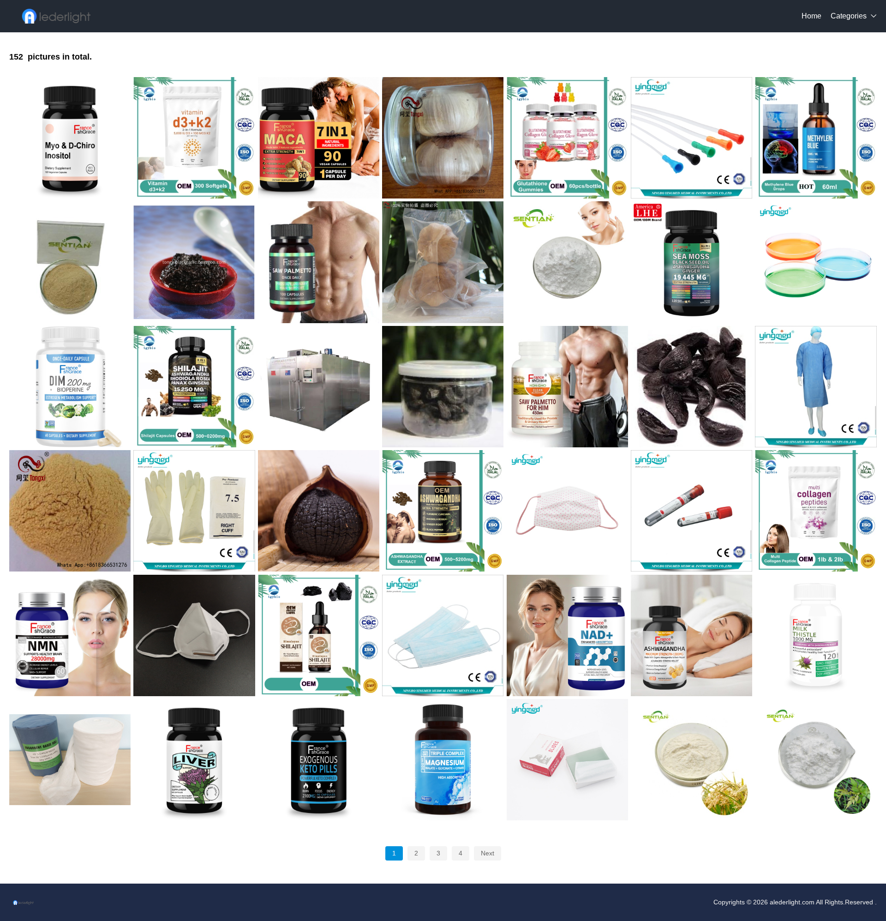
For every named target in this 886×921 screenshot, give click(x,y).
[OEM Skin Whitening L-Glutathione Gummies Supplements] (567, 138)
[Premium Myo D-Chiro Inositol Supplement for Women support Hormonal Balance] (70, 138)
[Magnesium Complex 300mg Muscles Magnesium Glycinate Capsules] (442, 759)
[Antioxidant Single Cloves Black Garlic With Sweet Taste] (318, 511)
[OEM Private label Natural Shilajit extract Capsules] (194, 386)
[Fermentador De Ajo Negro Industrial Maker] (318, 386)
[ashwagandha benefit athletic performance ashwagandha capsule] (691, 635)
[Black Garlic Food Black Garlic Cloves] (442, 262)
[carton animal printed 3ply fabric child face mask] (567, 511)
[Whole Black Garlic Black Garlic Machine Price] (442, 138)
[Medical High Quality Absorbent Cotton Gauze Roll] (70, 759)
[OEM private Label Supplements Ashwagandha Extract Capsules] (442, 511)
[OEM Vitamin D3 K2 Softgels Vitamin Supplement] (194, 138)
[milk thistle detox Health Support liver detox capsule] (815, 635)
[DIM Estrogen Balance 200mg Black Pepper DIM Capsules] (70, 386)
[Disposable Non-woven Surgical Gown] (815, 386)
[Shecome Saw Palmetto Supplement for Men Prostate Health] (318, 262)
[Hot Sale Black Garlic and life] (442, 386)
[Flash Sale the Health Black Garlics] (691, 386)
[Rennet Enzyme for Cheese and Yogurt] (70, 262)
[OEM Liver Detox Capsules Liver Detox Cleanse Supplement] (194, 759)
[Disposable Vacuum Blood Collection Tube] (691, 511)
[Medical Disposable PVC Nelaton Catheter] (691, 138)
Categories (849, 16)
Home (811, 16)
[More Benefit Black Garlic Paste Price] (194, 262)
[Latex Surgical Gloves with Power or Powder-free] (194, 511)
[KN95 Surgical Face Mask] (194, 635)
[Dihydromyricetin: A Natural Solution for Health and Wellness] (815, 759)
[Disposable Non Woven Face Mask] (442, 635)
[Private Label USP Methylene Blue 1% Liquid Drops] (815, 138)
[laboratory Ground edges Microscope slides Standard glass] (567, 759)
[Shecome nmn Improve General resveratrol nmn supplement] (70, 635)
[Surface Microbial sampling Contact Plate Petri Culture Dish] (815, 262)
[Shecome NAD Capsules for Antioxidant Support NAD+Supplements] (567, 635)
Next (487, 853)
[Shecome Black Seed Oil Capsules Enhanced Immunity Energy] (691, 262)
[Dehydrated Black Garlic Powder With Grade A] (70, 511)
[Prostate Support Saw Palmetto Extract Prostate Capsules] (567, 386)
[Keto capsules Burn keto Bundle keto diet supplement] (318, 759)
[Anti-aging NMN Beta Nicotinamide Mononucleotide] (567, 262)
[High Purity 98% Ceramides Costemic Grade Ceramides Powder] (691, 759)
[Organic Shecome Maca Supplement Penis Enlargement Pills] (318, 138)
